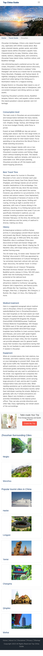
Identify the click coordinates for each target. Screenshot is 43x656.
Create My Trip (29, 423)
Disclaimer (21, 640)
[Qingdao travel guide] (21, 596)
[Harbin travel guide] (21, 499)
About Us (12, 640)
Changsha (7, 584)
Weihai (6, 632)
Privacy (29, 640)
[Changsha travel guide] (21, 572)
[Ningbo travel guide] (21, 445)
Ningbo (6, 457)
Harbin (6, 511)
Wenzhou (7, 481)
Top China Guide (11, 2)
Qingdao (6, 608)
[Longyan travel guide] (21, 523)
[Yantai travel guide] (21, 548)
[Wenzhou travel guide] (21, 469)
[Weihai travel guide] (21, 621)
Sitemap (37, 640)
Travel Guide (13, 38)
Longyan (6, 535)
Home (4, 38)
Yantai (5, 559)
